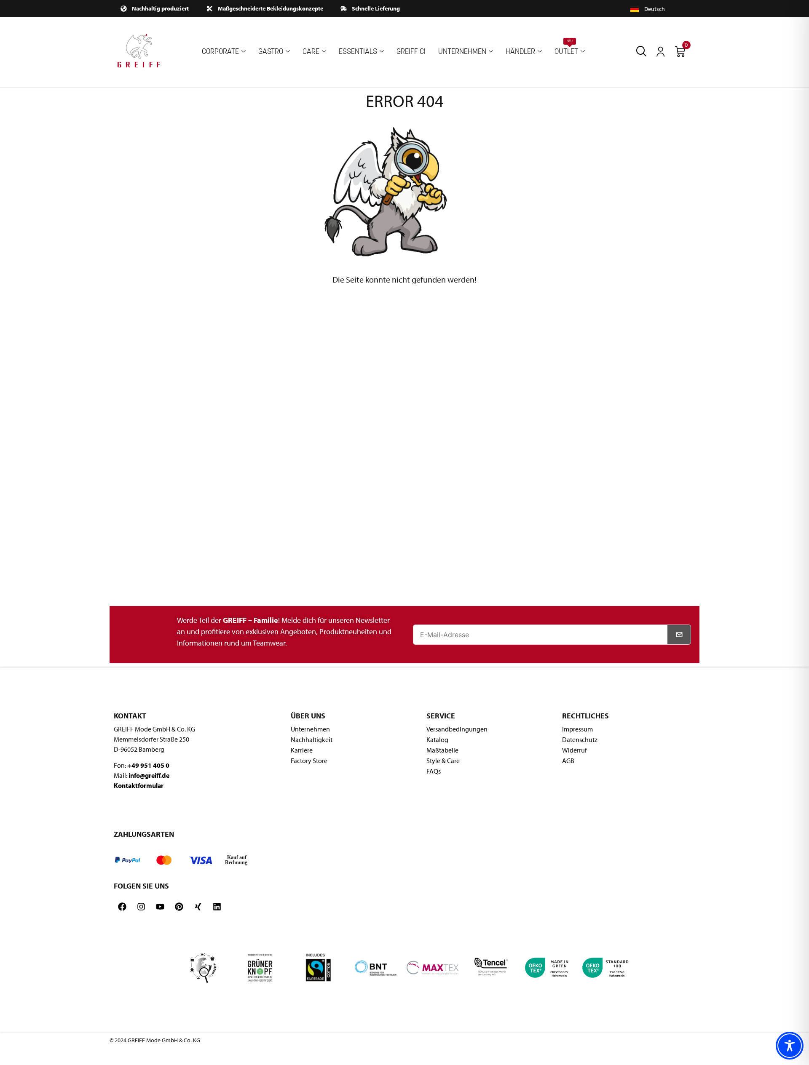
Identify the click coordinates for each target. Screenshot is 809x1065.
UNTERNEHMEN (462, 52)
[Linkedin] (217, 906)
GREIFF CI (411, 52)
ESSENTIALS (358, 52)
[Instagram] (141, 906)
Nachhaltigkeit (311, 739)
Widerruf (574, 750)
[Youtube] (160, 906)
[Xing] (198, 906)
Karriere (302, 750)
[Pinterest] (179, 906)
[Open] (661, 52)
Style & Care (443, 760)
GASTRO (270, 52)
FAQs (433, 771)
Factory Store (309, 760)
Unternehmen (310, 729)
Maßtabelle (442, 750)
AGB (568, 760)
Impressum (577, 729)
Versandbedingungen (457, 729)
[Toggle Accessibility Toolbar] (790, 1046)
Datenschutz (579, 739)
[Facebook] (122, 906)
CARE (311, 52)
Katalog (437, 739)
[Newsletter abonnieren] (679, 635)
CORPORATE (220, 52)
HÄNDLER (520, 52)
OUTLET (566, 48)
